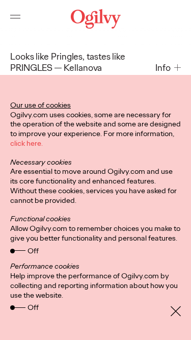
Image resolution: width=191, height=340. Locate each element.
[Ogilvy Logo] (95, 19)
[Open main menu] (15, 19)
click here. (26, 143)
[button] (168, 68)
